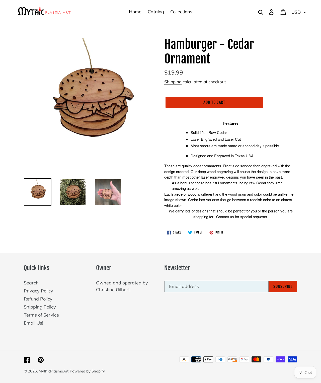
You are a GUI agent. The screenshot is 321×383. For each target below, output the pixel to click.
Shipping (173, 81)
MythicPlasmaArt (53, 371)
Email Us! (33, 323)
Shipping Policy (40, 307)
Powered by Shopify (87, 371)
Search (31, 283)
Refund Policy (38, 299)
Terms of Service (41, 315)
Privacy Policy (38, 291)
